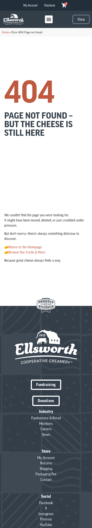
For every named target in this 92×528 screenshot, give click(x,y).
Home (5, 32)
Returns (46, 463)
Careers (46, 429)
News (46, 434)
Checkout (49, 5)
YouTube (46, 525)
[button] (49, 19)
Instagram (46, 514)
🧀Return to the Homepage (23, 247)
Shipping (46, 469)
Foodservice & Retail (46, 418)
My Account (30, 5)
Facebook (46, 503)
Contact (46, 480)
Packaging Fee (46, 474)
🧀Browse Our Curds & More (24, 252)
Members (46, 423)
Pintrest (46, 519)
